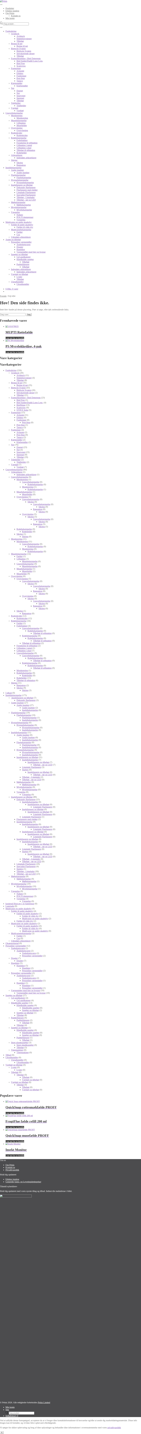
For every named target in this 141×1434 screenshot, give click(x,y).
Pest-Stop (21, 78)
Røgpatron (21, 165)
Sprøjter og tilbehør (19, 254)
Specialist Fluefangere (26, 195)
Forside (3, 296)
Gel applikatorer (24, 257)
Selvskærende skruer (26, 53)
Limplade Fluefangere (26, 192)
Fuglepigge (16, 68)
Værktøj (14, 108)
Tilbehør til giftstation (26, 150)
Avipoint (20, 71)
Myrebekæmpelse (18, 207)
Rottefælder (22, 153)
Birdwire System (18, 48)
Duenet (20, 91)
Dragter (20, 247)
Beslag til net (16, 43)
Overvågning (16, 128)
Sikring (14, 160)
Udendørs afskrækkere (21, 237)
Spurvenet (21, 96)
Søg (28, 315)
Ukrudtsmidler (17, 282)
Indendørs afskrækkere (26, 158)
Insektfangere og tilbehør (22, 185)
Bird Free (21, 63)
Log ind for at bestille (15, 338)
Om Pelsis (10, 13)
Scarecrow (21, 66)
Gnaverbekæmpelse (14, 113)
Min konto (10, 18)
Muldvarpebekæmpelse (21, 229)
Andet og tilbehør (13, 239)
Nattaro (20, 215)
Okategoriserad (12, 943)
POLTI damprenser (25, 217)
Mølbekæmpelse (18, 202)
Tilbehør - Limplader (26, 197)
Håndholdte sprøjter (25, 259)
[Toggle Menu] (1, 4)
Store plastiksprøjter (19, 1042)
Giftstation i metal (24, 145)
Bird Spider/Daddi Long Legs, (30, 61)
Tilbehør (20, 41)
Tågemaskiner (17, 1050)
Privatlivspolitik (12, 1170)
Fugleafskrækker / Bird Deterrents (26, 58)
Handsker (21, 249)
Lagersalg (10, 906)
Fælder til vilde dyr (25, 227)
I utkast (9, 693)
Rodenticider (16, 133)
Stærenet (20, 98)
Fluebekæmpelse (18, 175)
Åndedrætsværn (23, 244)
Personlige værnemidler (21, 242)
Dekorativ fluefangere (26, 187)
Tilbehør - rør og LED (26, 200)
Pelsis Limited (44, 1402)
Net (12, 88)
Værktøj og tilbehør (19, 274)
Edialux (20, 73)
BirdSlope (21, 405)
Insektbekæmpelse (13, 167)
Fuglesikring (11, 31)
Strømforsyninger (24, 38)
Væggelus (15, 212)
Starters (25, 770)
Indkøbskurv (12, 1416)
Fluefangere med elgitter (27, 190)
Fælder (20, 232)
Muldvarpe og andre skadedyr (19, 222)
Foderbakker (22, 140)
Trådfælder (16, 103)
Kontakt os (16, 16)
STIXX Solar (22, 410)
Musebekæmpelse (19, 120)
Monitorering (16, 115)
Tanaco (20, 81)
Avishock (15, 34)
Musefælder (22, 125)
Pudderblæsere (23, 264)
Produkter (10, 8)
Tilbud (8, 1055)
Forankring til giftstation (27, 143)
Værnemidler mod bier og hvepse (31, 252)
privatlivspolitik (114, 1427)
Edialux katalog (12, 11)
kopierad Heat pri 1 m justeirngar (20, 903)
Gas (18, 234)
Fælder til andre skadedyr (22, 225)
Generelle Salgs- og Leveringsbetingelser (23, 1182)
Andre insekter (17, 170)
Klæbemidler (16, 83)
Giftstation (21, 123)
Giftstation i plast (24, 148)
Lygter (19, 277)
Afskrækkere (16, 155)
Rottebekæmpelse (18, 138)
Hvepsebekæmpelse (19, 180)
